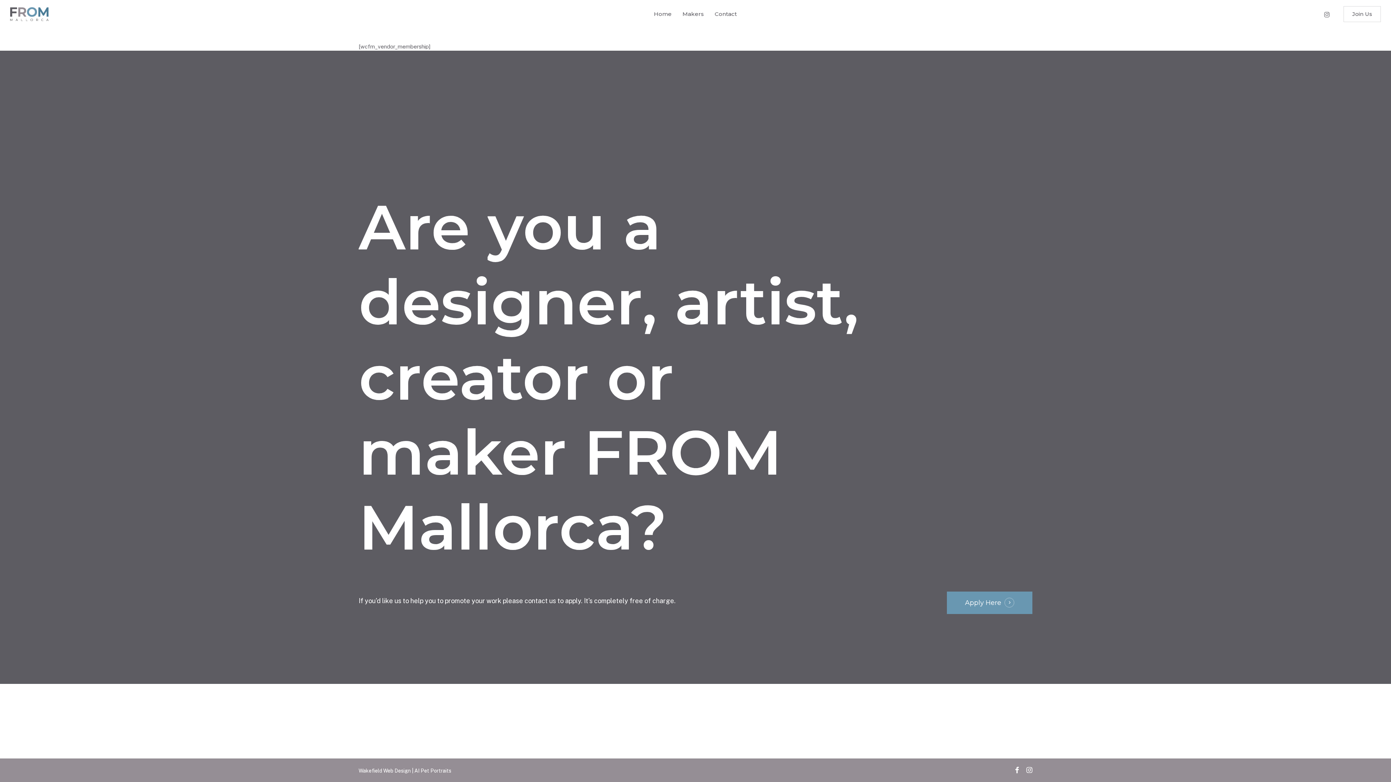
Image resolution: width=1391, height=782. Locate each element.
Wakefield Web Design (385, 771)
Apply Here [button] (983, 603)
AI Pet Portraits (432, 771)
